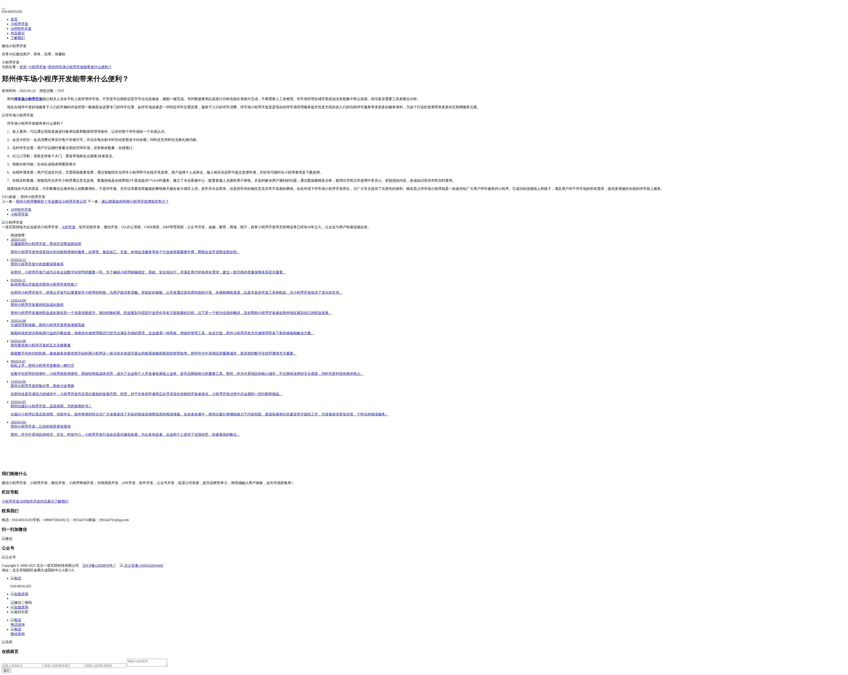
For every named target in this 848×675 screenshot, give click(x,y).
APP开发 (69, 227)
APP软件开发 (21, 28)
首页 (14, 19)
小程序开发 (19, 24)
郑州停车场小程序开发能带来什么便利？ (80, 67)
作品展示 (18, 33)
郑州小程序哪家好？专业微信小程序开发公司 (51, 201)
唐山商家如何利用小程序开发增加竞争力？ (135, 201)
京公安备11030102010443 (143, 565)
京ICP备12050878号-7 (98, 565)
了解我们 (18, 38)
